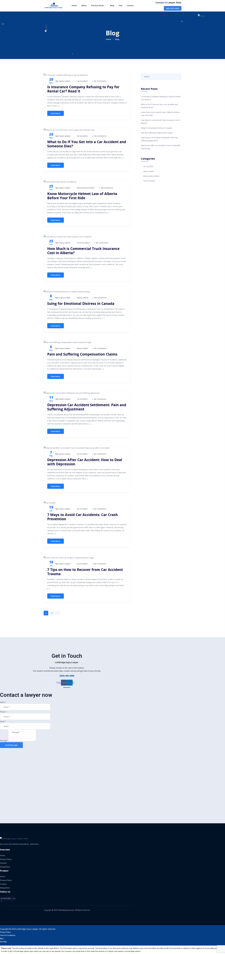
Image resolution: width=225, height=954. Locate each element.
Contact (130, 5)
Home (74, 5)
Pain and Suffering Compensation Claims (82, 354)
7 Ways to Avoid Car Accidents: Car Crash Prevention (82, 516)
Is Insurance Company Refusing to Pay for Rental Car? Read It (83, 89)
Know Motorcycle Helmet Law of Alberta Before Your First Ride (82, 195)
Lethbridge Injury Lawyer (59, 81)
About (84, 5)
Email (3, 721)
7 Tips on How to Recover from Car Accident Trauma (85, 571)
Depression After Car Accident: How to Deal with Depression (84, 461)
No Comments (100, 81)
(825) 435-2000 (172, 8)
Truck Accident (83, 242)
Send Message (11, 745)
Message (4, 740)
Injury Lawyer (82, 297)
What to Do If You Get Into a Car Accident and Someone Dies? (86, 143)
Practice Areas (97, 5)
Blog (112, 5)
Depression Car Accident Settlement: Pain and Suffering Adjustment (86, 406)
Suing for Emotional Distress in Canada (80, 303)
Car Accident (82, 81)
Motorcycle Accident (86, 188)
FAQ (120, 5)
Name (3, 702)
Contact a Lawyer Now (168, 2)
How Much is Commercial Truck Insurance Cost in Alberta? (83, 250)
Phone (3, 712)
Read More (55, 113)
